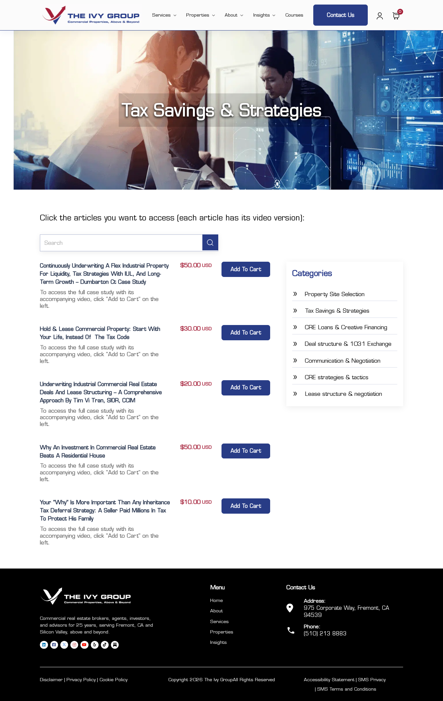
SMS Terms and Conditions (346, 689)
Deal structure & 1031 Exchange (348, 343)
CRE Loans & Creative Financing (346, 327)
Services (161, 15)
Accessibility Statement (329, 679)
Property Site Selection (335, 294)
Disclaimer (51, 679)
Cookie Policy (113, 679)
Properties (197, 15)
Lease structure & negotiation (343, 393)
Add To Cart (246, 269)
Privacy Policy (81, 679)
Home (216, 600)
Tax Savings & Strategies (337, 310)
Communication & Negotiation (342, 360)
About (231, 15)
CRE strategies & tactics (336, 377)
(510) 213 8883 (325, 634)
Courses (294, 15)
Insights (261, 15)
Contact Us (340, 15)
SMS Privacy (372, 679)
